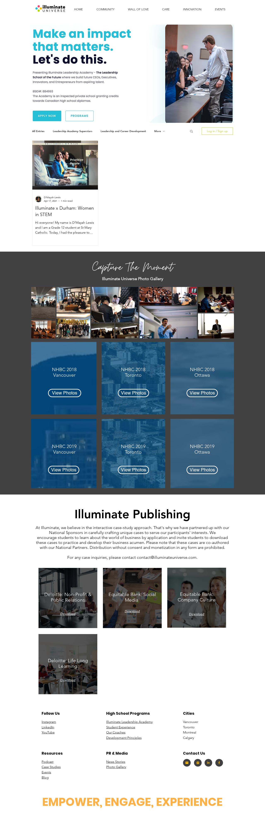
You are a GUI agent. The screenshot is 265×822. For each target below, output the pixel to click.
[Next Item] (226, 313)
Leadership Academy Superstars (72, 131)
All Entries (38, 131)
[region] (68, 598)
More (157, 131)
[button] (192, 9)
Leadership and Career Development (123, 131)
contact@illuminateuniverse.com (166, 557)
